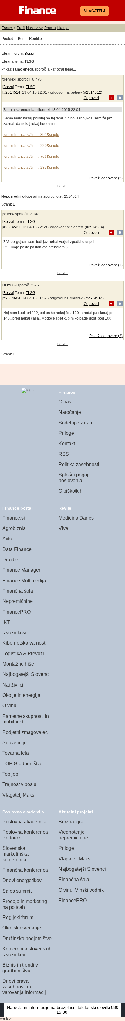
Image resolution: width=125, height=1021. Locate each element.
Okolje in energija (21, 695)
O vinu (9, 705)
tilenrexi (9, 79)
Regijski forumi (18, 917)
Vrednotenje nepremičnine (73, 834)
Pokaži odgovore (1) (106, 265)
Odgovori (91, 98)
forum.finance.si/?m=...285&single (31, 167)
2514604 (12, 298)
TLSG (30, 87)
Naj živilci (12, 684)
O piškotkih (71, 490)
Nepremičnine (17, 601)
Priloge (66, 433)
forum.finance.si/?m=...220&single (31, 146)
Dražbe (10, 559)
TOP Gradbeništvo (22, 763)
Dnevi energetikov (22, 880)
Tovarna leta (15, 753)
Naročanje (70, 412)
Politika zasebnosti (79, 464)
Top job (10, 774)
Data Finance (17, 549)
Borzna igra (71, 821)
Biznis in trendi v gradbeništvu (20, 967)
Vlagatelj (94, 11)
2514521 (12, 227)
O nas (65, 401)
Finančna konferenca (25, 870)
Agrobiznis (13, 528)
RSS (64, 454)
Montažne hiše (18, 663)
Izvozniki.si (14, 632)
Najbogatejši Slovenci (26, 674)
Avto (7, 538)
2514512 (93, 92)
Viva (63, 528)
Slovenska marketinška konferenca (15, 854)
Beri (21, 38)
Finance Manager (21, 570)
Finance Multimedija (24, 580)
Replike (35, 38)
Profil (21, 28)
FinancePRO (16, 611)
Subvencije (14, 742)
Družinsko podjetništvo (27, 938)
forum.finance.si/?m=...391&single (31, 135)
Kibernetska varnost (23, 642)
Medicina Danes (76, 518)
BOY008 (9, 285)
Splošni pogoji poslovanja (74, 477)
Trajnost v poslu (19, 784)
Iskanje (63, 28)
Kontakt (67, 443)
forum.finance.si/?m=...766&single (31, 156)
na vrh (62, 186)
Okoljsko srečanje (21, 927)
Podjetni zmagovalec (25, 732)
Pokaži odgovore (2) (106, 178)
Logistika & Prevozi (23, 653)
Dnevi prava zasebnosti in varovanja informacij (24, 986)
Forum (7, 28)
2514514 (12, 92)
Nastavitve (34, 28)
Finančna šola (17, 591)
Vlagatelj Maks (18, 795)
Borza (29, 53)
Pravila (50, 28)
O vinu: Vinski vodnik (81, 890)
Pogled (7, 38)
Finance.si (13, 518)
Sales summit (17, 891)
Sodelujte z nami (77, 422)
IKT (6, 622)
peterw (76, 92)
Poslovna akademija (24, 821)
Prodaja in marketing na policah (24, 904)
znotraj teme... (64, 69)
